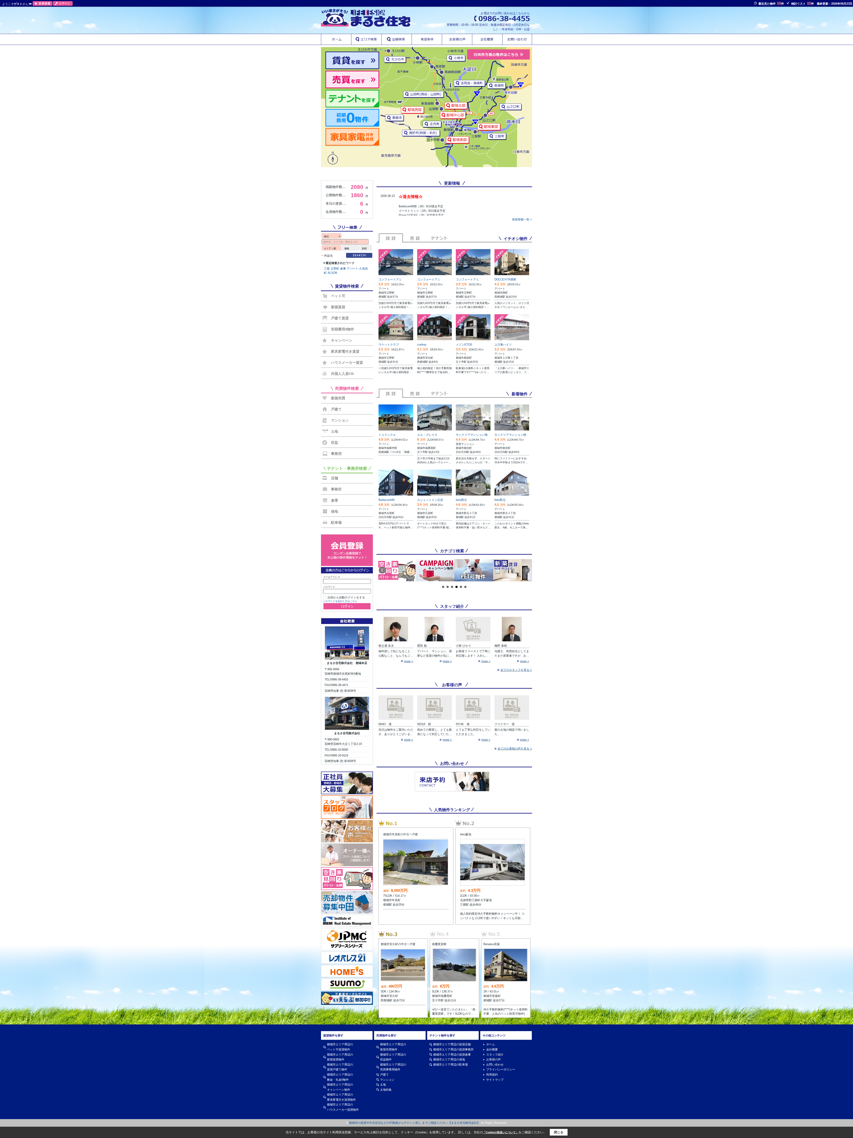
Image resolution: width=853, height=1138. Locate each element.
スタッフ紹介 (495, 1054)
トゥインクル (387, 434)
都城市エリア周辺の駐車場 (450, 1064)
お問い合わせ (495, 1064)
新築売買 (338, 398)
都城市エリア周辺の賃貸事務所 (453, 1049)
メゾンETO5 (464, 344)
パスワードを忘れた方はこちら (340, 601)
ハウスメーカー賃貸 (347, 362)
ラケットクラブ (389, 344)
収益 (334, 442)
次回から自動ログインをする (346, 597)
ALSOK (332, 272)
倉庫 (343, 268)
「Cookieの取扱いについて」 (500, 1132)
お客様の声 (493, 1059)
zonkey (421, 344)
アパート (352, 268)
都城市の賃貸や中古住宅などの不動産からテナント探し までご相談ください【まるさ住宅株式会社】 (414, 1122)
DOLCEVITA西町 (505, 279)
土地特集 (386, 1089)
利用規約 (492, 1074)
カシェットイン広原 (430, 500)
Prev (382, 570)
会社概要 (492, 1049)
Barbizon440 (387, 500)
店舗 (334, 478)
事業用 (336, 454)
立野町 (335, 268)
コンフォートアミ (390, 279)
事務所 (336, 489)
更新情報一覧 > (522, 219)
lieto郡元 (461, 500)
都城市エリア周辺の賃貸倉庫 (452, 1054)
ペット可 (338, 296)
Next (526, 570)
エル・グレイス (427, 434)
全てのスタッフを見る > (516, 670)
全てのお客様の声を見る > (515, 748)
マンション (340, 420)
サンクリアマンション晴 (472, 434)
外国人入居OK (342, 374)
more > (408, 661)
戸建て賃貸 (340, 318)
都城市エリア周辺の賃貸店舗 (452, 1044)
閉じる (558, 1132)
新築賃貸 (338, 307)
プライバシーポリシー (500, 1069)
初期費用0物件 (342, 329)
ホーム (490, 1044)
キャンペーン (341, 340)
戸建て (336, 409)
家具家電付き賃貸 (345, 351)
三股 (327, 268)
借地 (334, 511)
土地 (334, 431)
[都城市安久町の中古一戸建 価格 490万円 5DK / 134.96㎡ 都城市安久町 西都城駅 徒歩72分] (403, 933)
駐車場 (336, 522)
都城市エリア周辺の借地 (449, 1059)
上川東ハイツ (503, 344)
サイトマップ (495, 1079)
